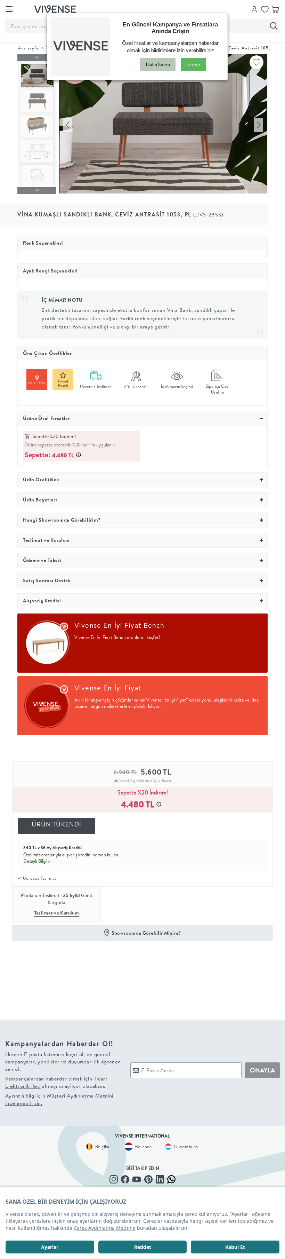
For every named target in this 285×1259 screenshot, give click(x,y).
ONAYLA (262, 1070)
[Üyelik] (254, 8)
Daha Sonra (158, 64)
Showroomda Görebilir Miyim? (146, 932)
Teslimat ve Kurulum (56, 912)
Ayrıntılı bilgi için (59, 1099)
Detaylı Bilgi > (36, 861)
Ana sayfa (28, 48)
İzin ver (193, 64)
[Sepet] (275, 8)
